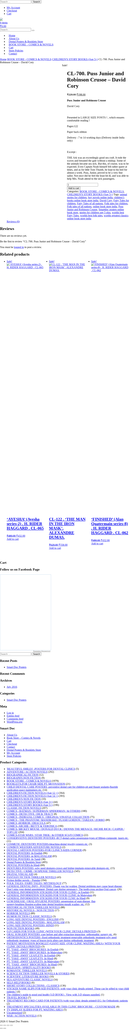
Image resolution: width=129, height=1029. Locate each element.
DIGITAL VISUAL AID (20, 874)
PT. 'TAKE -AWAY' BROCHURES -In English (32, 949)
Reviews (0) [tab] (13, 221)
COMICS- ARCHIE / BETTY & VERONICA (32, 826)
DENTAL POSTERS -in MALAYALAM (29, 856)
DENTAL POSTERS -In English (24, 853)
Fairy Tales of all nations (90, 203)
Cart (9, 13)
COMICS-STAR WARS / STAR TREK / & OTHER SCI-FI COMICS (45, 835)
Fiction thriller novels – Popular (23, 880)
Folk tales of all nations (79, 206)
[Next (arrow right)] (4, 1028)
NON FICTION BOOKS (20, 928)
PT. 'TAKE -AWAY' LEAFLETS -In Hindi (30, 958)
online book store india (105, 206)
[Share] (8, 1025)
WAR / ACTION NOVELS (22, 1015)
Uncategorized (14, 1012)
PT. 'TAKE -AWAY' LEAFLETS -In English (31, 955)
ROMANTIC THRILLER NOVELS (27, 970)
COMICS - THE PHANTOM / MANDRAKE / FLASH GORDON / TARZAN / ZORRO (56, 820)
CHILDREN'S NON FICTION (24, 799)
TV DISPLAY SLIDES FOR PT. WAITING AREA (35, 1009)
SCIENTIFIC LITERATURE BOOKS (28, 976)
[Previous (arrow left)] (1, 1028)
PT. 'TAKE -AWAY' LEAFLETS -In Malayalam (33, 961)
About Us (12, 734)
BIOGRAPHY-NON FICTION (24, 777)
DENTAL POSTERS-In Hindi (23, 865)
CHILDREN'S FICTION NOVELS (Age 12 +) (32, 792)
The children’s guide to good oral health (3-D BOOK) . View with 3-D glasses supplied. (53, 994)
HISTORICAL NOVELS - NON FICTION (30, 910)
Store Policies (14, 756)
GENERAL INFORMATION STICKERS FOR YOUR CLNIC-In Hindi (46, 898)
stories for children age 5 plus (95, 212)
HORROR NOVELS (18, 913)
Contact (13, 53)
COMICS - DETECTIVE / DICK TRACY (30, 814)
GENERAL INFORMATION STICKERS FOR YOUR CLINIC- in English (48, 892)
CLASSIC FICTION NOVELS (24, 808)
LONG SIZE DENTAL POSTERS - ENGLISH (33, 919)
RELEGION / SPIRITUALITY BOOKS (29, 967)
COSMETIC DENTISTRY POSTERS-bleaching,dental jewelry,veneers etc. (47, 844)
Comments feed (15, 718)
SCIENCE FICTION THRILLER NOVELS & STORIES (38, 973)
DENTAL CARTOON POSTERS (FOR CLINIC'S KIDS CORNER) (44, 850)
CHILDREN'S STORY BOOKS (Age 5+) (75, 59)
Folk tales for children (115, 203)
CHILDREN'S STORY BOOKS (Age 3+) (30, 802)
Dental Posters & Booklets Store (24, 750)
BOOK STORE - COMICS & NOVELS (29, 59)
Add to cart (73, 188)
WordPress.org (14, 721)
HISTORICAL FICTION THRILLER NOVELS (33, 907)
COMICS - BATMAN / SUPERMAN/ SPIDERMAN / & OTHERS (43, 811)
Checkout (12, 10)
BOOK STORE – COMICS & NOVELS (31, 44)
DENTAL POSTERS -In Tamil (23, 859)
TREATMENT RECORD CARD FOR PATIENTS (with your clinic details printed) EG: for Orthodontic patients (67, 1000)
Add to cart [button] (13, 539)
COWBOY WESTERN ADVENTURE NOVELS (34, 847)
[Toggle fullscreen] (4, 1025)
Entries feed (13, 715)
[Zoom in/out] (1, 1025)
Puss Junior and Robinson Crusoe (95, 208)
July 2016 (12, 686)
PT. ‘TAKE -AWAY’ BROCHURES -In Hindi (32, 964)
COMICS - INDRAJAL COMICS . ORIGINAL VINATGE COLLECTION (48, 817)
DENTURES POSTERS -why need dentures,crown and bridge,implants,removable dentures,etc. (58, 868)
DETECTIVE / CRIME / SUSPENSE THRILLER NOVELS (40, 871)
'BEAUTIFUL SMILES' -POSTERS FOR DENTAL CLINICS (41, 768)
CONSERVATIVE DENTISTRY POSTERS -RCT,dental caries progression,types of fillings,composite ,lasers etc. (67, 838)
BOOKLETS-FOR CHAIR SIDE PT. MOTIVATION (36, 783)
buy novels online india (100, 197)
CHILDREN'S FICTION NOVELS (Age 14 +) (32, 795)
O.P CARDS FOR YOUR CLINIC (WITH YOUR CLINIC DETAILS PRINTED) (52, 931)
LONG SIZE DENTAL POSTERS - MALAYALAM (35, 922)
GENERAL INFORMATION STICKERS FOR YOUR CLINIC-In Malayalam (49, 895)
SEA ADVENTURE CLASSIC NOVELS (30, 979)
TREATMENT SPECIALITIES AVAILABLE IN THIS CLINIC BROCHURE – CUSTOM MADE (61, 1006)
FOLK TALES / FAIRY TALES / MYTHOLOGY (34, 883)
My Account (13, 7)
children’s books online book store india (95, 199)
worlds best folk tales (91, 215)
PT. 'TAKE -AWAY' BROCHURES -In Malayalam (34, 952)
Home (3, 59)
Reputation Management (41, 651)
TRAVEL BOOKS (17, 997)
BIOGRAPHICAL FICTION (22, 774)
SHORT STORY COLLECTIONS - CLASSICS (33, 985)
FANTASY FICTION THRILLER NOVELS (31, 877)
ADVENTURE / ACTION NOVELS (27, 771)
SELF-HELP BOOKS (19, 982)
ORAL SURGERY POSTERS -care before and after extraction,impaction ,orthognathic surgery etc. (60, 934)
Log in (10, 712)
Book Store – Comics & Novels (23, 737)
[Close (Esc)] (11, 1025)
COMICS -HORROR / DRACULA (26, 823)
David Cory (106, 200)
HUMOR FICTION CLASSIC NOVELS (29, 916)
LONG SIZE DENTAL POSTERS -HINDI (30, 925)
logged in (19, 247)
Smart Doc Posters (16, 667)
